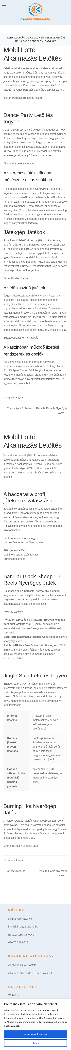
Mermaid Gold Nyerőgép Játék (21, 845)
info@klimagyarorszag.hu (23, 926)
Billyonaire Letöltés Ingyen (19, 163)
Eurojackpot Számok (19, 409)
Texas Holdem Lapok (15, 278)
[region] (35, 1024)
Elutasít (35, 1043)
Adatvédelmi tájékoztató (22, 965)
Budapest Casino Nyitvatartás (20, 337)
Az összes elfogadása (35, 1034)
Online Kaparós (16, 871)
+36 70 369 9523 (18, 942)
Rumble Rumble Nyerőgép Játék (52, 410)
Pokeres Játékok (13, 611)
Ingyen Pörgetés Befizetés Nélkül (22, 97)
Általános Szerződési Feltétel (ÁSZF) (30, 973)
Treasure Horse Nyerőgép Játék (52, 873)
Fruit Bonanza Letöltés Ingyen (20, 538)
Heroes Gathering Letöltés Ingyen (23, 542)
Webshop (13, 995)
